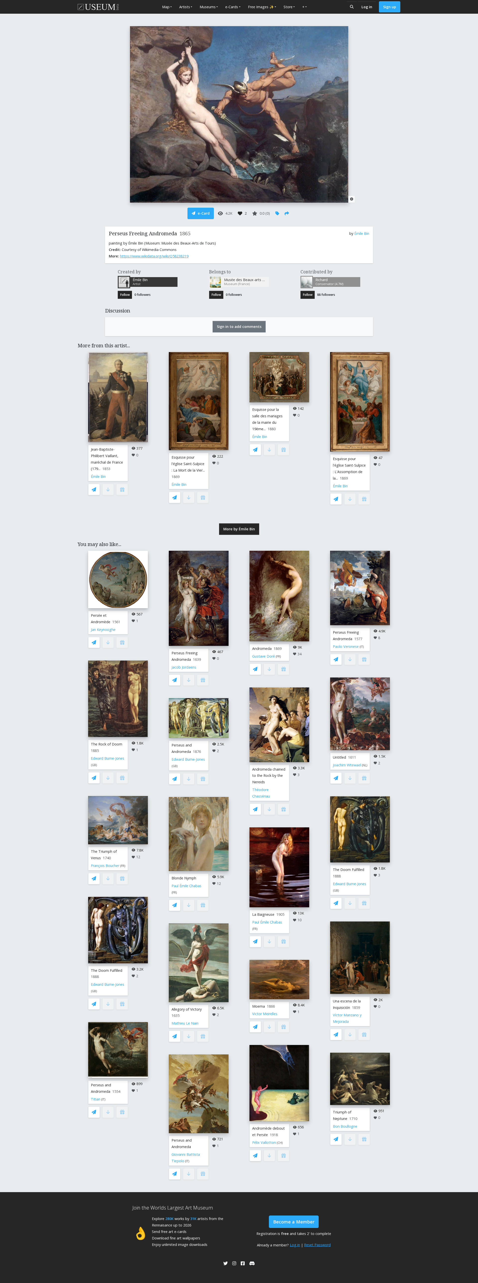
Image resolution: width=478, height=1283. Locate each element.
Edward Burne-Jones (107, 758)
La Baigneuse (263, 914)
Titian (95, 1099)
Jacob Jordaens (184, 667)
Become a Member (293, 1222)
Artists (184, 6)
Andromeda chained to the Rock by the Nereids (268, 776)
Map (166, 6)
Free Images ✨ (261, 6)
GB (94, 765)
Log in (366, 6)
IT (103, 1099)
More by (239, 529)
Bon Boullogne (345, 1126)
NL (364, 765)
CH (280, 1143)
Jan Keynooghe (103, 629)
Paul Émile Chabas (186, 885)
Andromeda (262, 648)
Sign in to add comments (239, 326)
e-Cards (231, 6)
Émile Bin (361, 233)
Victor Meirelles (264, 1013)
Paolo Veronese (346, 646)
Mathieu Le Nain (185, 1023)
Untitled (339, 757)
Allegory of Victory (187, 1009)
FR (122, 866)
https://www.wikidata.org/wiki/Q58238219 (154, 256)
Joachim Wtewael (347, 765)
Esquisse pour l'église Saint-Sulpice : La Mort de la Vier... (188, 464)
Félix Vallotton (264, 1142)
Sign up (389, 6)
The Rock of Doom (106, 744)
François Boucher (105, 865)
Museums (208, 6)
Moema (258, 1006)
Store (288, 6)
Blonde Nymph (184, 878)
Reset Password (317, 1244)
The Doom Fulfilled (106, 970)
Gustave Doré (263, 656)
